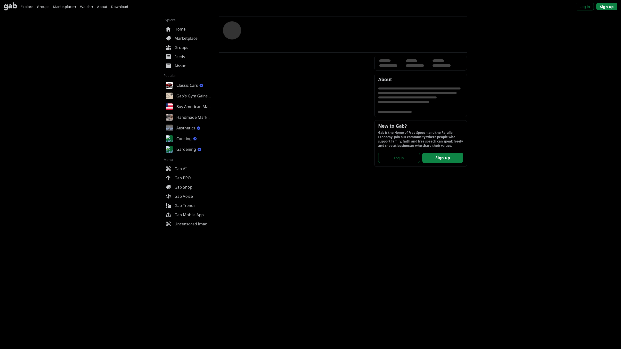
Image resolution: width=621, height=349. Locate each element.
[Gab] (10, 6)
